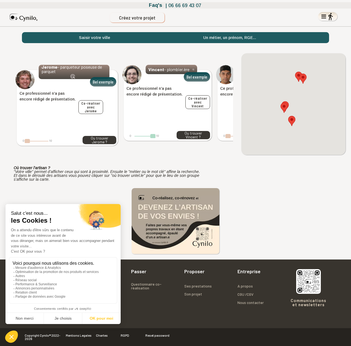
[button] (298, 77)
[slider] (27, 141)
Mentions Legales (79, 335)
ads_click (72, 76)
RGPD (125, 335)
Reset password (157, 335)
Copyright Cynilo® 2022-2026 (42, 337)
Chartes (102, 335)
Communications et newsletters (308, 302)
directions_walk (330, 16)
